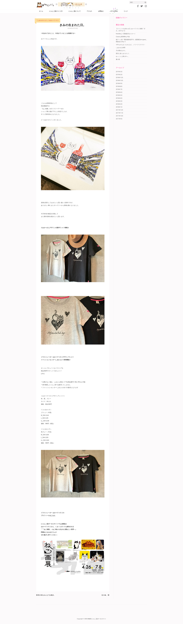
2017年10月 (119, 116)
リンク (126, 11)
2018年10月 (119, 80)
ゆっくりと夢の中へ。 (122, 56)
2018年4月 (119, 98)
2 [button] (67, 8)
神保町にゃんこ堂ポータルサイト (96, 619)
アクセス (89, 11)
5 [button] (76, 8)
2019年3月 (119, 71)
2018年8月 (119, 86)
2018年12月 (119, 77)
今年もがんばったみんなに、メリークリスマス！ (130, 44)
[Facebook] (138, 6)
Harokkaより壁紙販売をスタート (126, 33)
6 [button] (78, 8)
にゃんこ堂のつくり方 (56, 11)
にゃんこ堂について (75, 11)
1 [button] (64, 8)
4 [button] (73, 8)
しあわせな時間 (120, 47)
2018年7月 (119, 89)
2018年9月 (119, 83)
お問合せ (101, 11)
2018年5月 (119, 95)
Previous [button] (56, 4)
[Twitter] (141, 6)
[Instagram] (146, 6)
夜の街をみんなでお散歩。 (46, 595)
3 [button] (70, 8)
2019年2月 (119, 74)
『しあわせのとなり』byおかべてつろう (47, 20)
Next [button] (86, 4)
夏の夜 (118, 59)
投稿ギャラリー (121, 18)
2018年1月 (119, 107)
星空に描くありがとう (122, 53)
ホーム (41, 11)
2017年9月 (119, 119)
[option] (71, 4)
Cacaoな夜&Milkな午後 (123, 36)
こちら (53, 515)
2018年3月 (119, 101)
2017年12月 (119, 110)
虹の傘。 (105, 595)
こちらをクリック (51, 532)
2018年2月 (119, 104)
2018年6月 (119, 92)
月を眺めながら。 (121, 50)
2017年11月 (119, 113)
